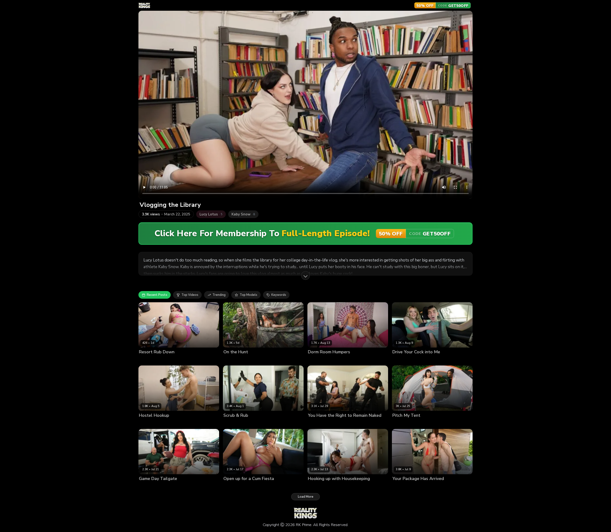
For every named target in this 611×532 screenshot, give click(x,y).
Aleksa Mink (401, 423)
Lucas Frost (165, 360)
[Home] (144, 5)
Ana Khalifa (317, 360)
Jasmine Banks (338, 360)
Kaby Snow (421, 423)
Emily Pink (146, 423)
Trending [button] (219, 295)
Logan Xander (259, 423)
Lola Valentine (319, 486)
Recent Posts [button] (157, 295)
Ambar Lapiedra (404, 486)
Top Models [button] (248, 295)
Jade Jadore (401, 360)
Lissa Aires (147, 360)
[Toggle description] (305, 275)
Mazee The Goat (340, 423)
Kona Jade (231, 360)
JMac (244, 360)
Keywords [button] (278, 295)
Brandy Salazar (235, 423)
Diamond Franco (151, 486)
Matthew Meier (167, 423)
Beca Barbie (317, 423)
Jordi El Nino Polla (424, 360)
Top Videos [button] (189, 295)
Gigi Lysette (232, 486)
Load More (305, 497)
